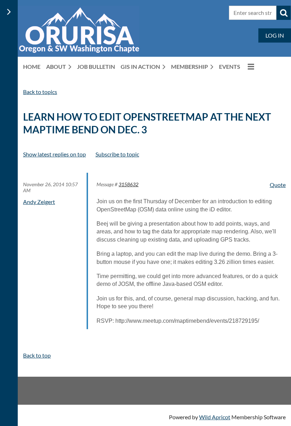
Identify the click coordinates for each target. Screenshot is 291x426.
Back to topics (40, 91)
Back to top (37, 355)
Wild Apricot (214, 417)
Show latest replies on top (54, 154)
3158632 (128, 184)
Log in (274, 35)
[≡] (250, 66)
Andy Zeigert (39, 201)
